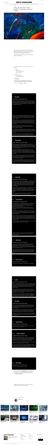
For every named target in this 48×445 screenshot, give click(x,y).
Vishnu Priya (2, 422)
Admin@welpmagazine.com (19, 373)
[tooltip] (41, 0)
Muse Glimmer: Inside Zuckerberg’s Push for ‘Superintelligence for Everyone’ (24, 422)
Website (17, 98)
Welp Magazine (20, 399)
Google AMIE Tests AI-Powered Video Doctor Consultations (14, 421)
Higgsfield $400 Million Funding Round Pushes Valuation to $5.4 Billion (33, 412)
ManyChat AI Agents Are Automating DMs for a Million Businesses (42, 422)
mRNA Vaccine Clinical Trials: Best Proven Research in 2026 (5, 411)
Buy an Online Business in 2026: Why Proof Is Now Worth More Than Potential (33, 422)
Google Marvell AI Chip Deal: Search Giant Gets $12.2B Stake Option (23, 412)
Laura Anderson (12, 413)
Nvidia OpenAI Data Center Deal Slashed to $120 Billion (5, 421)
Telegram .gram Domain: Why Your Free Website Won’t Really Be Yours (14, 412)
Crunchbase (21, 82)
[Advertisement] (24, 44)
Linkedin (26, 98)
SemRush (25, 82)
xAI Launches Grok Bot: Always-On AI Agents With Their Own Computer (43, 412)
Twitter (20, 98)
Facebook (22, 98)
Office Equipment (30, 435)
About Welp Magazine (23, 435)
